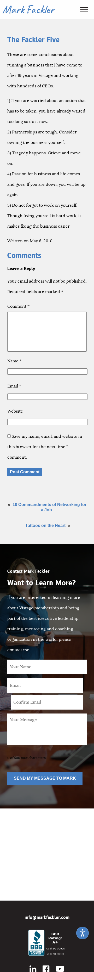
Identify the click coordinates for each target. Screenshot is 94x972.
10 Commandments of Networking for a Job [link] (49, 507)
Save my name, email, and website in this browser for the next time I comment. (44, 446)
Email (14, 386)
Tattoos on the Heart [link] (45, 525)
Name (14, 361)
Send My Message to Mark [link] (45, 778)
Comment (18, 306)
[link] (82, 933)
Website (15, 411)
